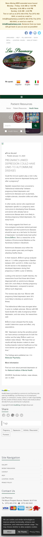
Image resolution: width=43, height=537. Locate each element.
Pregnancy (6, 430)
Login (8, 43)
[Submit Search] (36, 125)
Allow (9, 532)
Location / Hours (19, 40)
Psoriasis (6, 434)
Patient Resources (20, 108)
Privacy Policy (7, 482)
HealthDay (17, 405)
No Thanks (22, 532)
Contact (5, 472)
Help (17, 37)
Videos (26, 131)
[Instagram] (35, 33)
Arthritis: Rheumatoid (30, 430)
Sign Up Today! (32, 40)
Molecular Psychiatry (12, 357)
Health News (13, 131)
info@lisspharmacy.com (11, 24)
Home (8, 108)
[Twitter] (39, 33)
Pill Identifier (27, 37)
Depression (16, 430)
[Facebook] (26, 33)
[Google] (30, 33)
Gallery (4, 465)
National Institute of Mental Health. (20, 370)
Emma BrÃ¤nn (10, 237)
